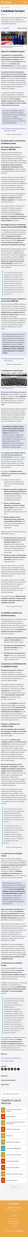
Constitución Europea (16, 930)
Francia (18, 875)
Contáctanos (14, 1226)
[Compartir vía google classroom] (12, 1069)
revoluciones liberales (15, 74)
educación (21, 970)
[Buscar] (22, 2)
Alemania (3, 877)
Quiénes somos (14, 1219)
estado (21, 82)
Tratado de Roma (9, 1061)
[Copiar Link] (18, 1069)
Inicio (2, 7)
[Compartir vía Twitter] (2, 1069)
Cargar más (15, 1187)
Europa (16, 744)
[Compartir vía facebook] (5, 1069)
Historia (7, 7)
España (23, 875)
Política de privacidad (14, 1221)
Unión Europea (14, 105)
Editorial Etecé (19, 1231)
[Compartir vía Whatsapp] (15, 1069)
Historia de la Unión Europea (12, 1058)
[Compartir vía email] (9, 1069)
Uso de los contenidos (14, 1223)
